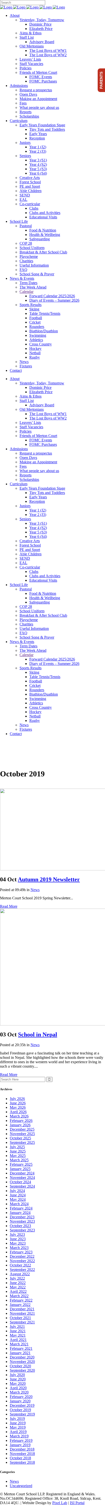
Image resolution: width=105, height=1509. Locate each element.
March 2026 (19, 1116)
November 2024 (22, 1177)
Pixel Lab (59, 1503)
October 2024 (20, 1182)
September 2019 (22, 1414)
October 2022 (20, 1265)
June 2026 (18, 1103)
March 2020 (19, 1392)
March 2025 (19, 1160)
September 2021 (22, 1322)
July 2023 (17, 1234)
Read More (8, 906)
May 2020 (18, 1383)
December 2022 (22, 1256)
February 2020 (21, 1397)
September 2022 (22, 1269)
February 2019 (21, 1440)
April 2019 (18, 1432)
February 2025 (21, 1164)
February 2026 (21, 1120)
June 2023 (18, 1239)
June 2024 (18, 1195)
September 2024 (22, 1186)
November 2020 (22, 1362)
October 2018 (20, 1458)
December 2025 (22, 1129)
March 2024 (19, 1204)
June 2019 (18, 1423)
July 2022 (17, 1278)
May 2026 (18, 1107)
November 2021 (22, 1313)
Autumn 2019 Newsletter (49, 879)
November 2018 (22, 1454)
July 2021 (17, 1326)
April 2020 (18, 1388)
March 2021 (19, 1344)
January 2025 (20, 1169)
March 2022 (19, 1296)
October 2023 (20, 1226)
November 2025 (22, 1134)
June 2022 (18, 1283)
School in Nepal (37, 1034)
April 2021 (18, 1340)
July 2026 (17, 1099)
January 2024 (20, 1213)
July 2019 (17, 1418)
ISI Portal (77, 1503)
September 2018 (22, 1462)
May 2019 (18, 1427)
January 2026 (20, 1125)
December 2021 (22, 1309)
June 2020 (18, 1379)
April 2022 (18, 1291)
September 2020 (22, 1370)
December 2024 (22, 1173)
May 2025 (18, 1156)
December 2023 (22, 1217)
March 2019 (19, 1436)
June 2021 (18, 1331)
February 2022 (21, 1300)
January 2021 (20, 1353)
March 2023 (19, 1248)
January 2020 (20, 1401)
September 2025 (22, 1142)
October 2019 (20, 1410)
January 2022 (20, 1305)
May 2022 (18, 1287)
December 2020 (22, 1357)
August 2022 (20, 1274)
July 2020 (17, 1375)
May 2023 (18, 1243)
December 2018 (22, 1449)
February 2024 (21, 1208)
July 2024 (17, 1191)
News (35, 890)
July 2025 (17, 1147)
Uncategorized (21, 1486)
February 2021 (21, 1348)
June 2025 (18, 1151)
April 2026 (18, 1112)
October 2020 (20, 1366)
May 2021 (18, 1335)
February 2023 (21, 1252)
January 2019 (20, 1445)
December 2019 (22, 1405)
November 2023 (22, 1221)
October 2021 (20, 1318)
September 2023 (22, 1230)
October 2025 (20, 1138)
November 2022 (22, 1261)
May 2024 (18, 1199)
